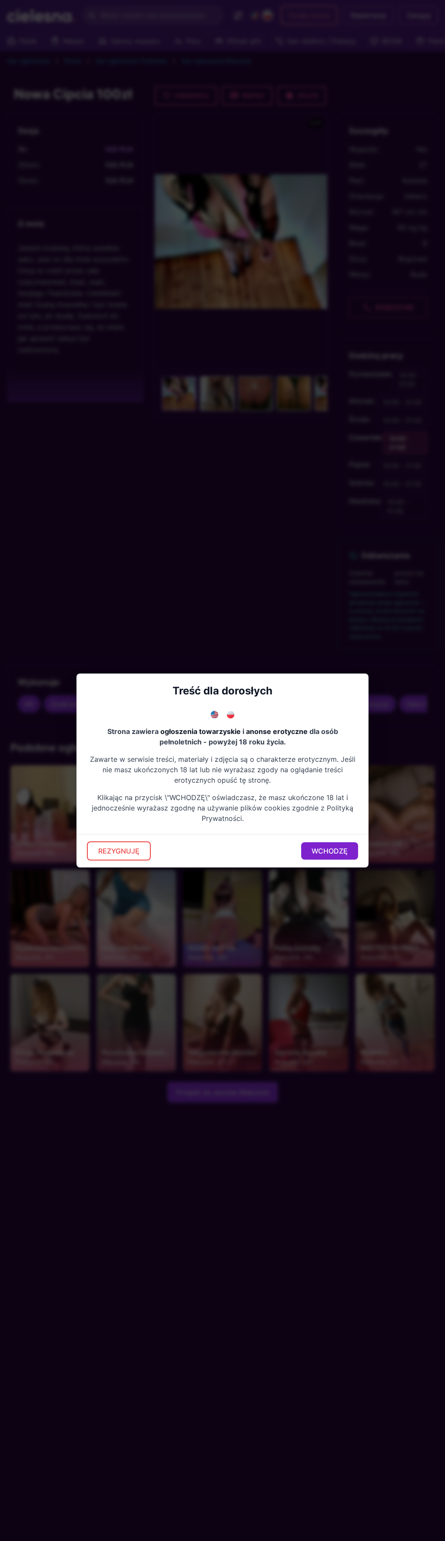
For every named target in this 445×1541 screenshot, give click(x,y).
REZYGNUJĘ (118, 851)
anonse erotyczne (277, 731)
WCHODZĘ (330, 851)
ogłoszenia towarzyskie (200, 731)
